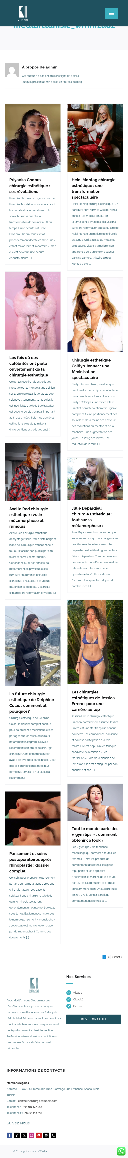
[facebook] (9, 1135)
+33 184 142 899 (32, 1106)
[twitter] (24, 1135)
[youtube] (39, 1135)
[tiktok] (17, 1135)
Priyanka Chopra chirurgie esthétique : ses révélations (29, 185)
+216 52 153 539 (32, 1112)
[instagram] (31, 1135)
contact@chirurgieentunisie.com (38, 1100)
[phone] (53, 1135)
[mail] (46, 1135)
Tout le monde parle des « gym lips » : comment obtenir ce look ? (95, 834)
